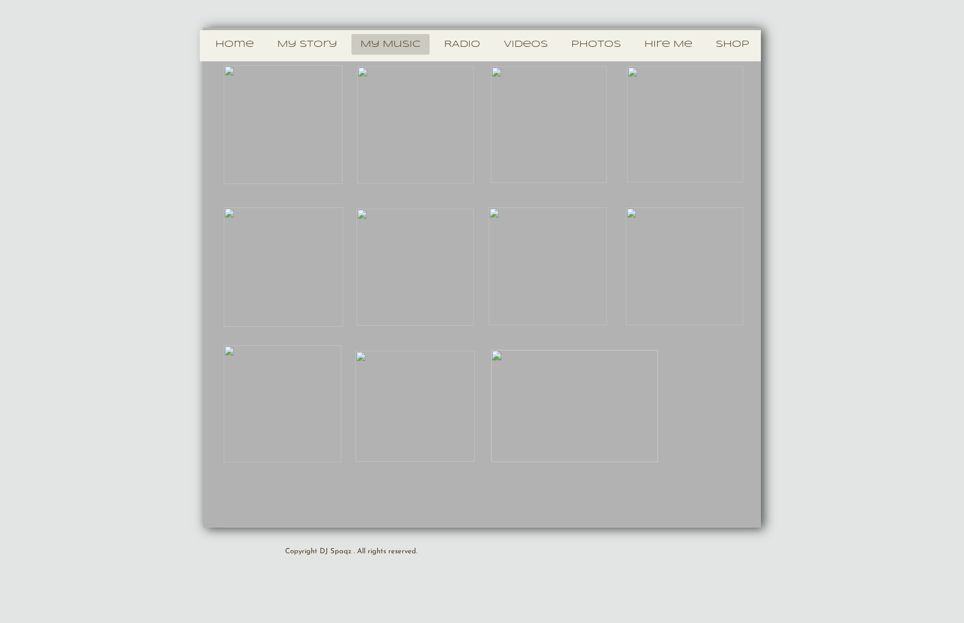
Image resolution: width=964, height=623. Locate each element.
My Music (390, 44)
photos (596, 44)
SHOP (732, 44)
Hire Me (668, 44)
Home (234, 44)
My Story (307, 44)
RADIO (462, 44)
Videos (526, 44)
